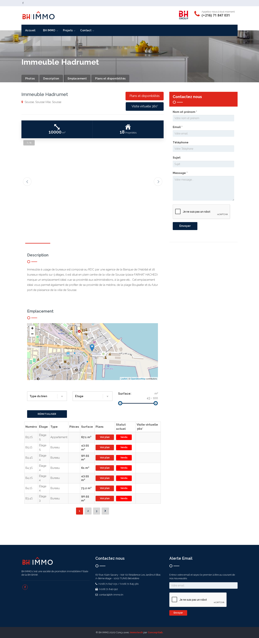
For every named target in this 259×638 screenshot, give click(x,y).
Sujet (177, 157)
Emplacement (77, 78)
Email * (177, 127)
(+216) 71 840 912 (108, 589)
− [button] (32, 334)
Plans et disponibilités (110, 78)
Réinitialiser (47, 413)
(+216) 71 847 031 (216, 15)
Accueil (30, 30)
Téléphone (180, 142)
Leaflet (124, 378)
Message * (180, 173)
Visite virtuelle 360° (145, 106)
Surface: (124, 393)
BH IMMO (49, 30)
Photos (30, 78)
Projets (68, 30)
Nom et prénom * (185, 112)
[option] (92, 176)
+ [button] (32, 328)
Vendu (123, 437)
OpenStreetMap (138, 378)
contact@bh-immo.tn (111, 594)
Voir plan (105, 437)
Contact (85, 30)
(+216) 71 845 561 (129, 583)
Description (51, 78)
